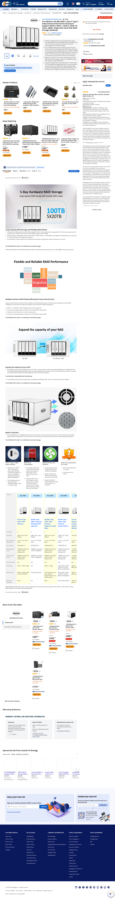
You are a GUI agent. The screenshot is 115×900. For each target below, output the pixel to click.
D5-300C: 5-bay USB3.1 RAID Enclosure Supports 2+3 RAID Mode (50, 524)
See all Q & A (73, 171)
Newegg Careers (52, 852)
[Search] (60, 3)
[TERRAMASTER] (34, 20)
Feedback (25, 178)
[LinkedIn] (90, 887)
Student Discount (73, 866)
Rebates (71, 858)
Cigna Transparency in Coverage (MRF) (15, 894)
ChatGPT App (72, 863)
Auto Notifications (31, 863)
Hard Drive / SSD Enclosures (41, 13)
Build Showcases (73, 871)
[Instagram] (87, 887)
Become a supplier (73, 836)
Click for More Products (12, 701)
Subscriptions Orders (32, 860)
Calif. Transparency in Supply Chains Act (42, 890)
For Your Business (73, 841)
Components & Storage (15, 13)
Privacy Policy (19, 890)
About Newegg (51, 836)
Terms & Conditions (10, 890)
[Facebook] (79, 887)
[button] (19, 4)
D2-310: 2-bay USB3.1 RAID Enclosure (21, 522)
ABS (91, 841)
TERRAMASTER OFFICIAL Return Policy (40, 735)
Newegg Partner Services (75, 844)
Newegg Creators (73, 850)
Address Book (30, 847)
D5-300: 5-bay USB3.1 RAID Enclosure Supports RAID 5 (63, 523)
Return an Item (9, 841)
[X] (83, 887)
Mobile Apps (72, 860)
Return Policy (8, 844)
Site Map (71, 852)
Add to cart (8, 113)
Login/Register (30, 836)
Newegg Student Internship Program (57, 844)
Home (4, 13)
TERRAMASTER (56, 13)
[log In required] (42, 612)
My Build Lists (30, 852)
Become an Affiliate (74, 847)
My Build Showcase (31, 855)
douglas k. (85, 205)
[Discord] (105, 887)
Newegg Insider (52, 855)
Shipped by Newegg (38, 641)
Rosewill (92, 844)
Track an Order (9, 839)
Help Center (8, 836)
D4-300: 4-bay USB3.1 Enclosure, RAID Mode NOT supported (36, 523)
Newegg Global (94, 839)
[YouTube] (98, 887)
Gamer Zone (51, 847)
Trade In (71, 877)
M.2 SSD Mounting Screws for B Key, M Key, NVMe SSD (70, 103)
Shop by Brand (72, 855)
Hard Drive (28, 13)
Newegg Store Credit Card (75, 868)
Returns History (30, 844)
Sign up (43, 806)
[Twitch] (101, 887)
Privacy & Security (9, 847)
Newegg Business (94, 836)
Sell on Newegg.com (74, 839)
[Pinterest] (94, 887)
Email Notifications (31, 858)
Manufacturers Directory (63, 731)
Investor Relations (52, 839)
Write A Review (97, 209)
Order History (30, 841)
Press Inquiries (51, 850)
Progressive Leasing (74, 874)
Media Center (51, 841)
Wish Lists (29, 850)
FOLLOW (108, 85)
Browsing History (31, 839)
